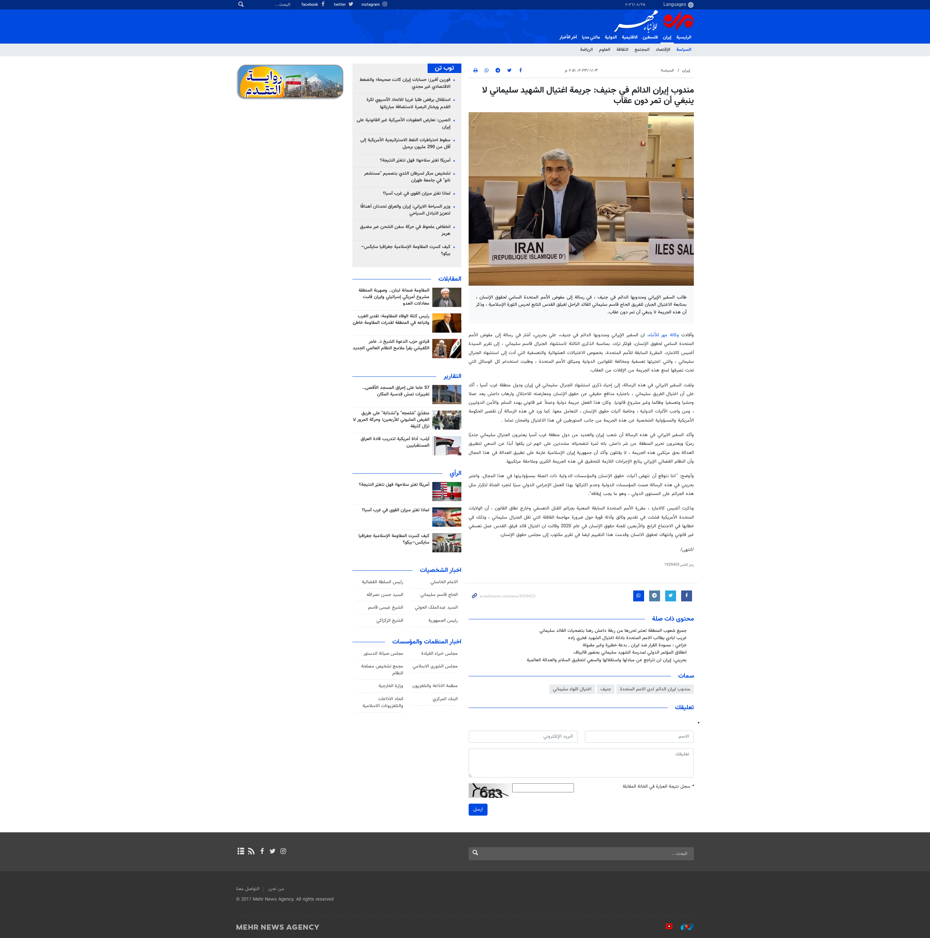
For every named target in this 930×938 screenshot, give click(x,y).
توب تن (444, 68)
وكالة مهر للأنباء (664, 335)
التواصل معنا (247, 889)
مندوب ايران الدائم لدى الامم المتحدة (655, 689)
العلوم (604, 49)
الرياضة (586, 49)
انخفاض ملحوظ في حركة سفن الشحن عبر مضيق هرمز (405, 230)
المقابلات (449, 279)
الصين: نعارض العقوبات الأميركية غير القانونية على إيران (403, 124)
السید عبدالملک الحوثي (436, 607)
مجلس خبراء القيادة (439, 653)
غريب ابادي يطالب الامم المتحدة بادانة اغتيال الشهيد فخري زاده (627, 638)
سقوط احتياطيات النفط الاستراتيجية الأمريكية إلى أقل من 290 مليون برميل (405, 144)
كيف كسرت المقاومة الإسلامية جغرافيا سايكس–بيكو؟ (405, 250)
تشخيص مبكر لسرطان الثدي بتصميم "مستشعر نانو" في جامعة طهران (407, 177)
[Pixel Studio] (665, 926)
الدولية (611, 37)
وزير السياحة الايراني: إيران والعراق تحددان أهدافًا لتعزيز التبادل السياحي (405, 210)
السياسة (683, 49)
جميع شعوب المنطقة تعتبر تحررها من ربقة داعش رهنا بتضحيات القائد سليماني (613, 630)
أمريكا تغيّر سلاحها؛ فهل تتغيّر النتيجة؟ (415, 160)
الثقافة (622, 49)
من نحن (276, 889)
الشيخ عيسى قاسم (385, 607)
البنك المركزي (445, 699)
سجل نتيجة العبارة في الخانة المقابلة (658, 786)
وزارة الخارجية (391, 686)
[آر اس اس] (251, 852)
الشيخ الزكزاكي (389, 620)
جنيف (606, 689)
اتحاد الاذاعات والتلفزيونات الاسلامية (383, 702)
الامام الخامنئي (444, 582)
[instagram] (283, 852)
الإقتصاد (663, 49)
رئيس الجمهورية (443, 620)
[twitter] (272, 852)
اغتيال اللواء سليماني (572, 689)
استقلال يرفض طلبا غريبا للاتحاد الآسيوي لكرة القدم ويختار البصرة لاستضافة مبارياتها (408, 103)
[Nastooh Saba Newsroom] (684, 926)
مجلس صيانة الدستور (383, 653)
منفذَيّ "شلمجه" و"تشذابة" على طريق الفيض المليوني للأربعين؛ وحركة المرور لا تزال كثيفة (391, 420)
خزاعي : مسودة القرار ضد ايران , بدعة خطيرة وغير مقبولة (635, 645)
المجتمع (642, 49)
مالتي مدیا (591, 37)
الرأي (455, 473)
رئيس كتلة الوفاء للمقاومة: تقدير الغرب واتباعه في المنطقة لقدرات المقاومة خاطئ (391, 319)
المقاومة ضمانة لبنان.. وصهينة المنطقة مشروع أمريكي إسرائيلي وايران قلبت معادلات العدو (394, 297)
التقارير (452, 376)
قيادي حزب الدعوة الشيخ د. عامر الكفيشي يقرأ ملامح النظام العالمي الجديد (391, 345)
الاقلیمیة (630, 37)
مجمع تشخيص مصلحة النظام (382, 670)
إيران (667, 37)
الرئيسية (683, 37)
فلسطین (650, 37)
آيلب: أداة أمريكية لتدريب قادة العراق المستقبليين (395, 442)
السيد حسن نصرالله (385, 594)
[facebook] (261, 852)
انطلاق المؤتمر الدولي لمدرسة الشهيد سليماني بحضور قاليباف (630, 652)
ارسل (478, 809)
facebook (310, 5)
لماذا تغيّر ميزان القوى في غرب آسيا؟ (416, 193)
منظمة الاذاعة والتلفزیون (435, 686)
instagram (371, 5)
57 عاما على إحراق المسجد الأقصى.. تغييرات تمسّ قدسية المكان (395, 391)
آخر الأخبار (568, 37)
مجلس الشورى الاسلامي (435, 666)
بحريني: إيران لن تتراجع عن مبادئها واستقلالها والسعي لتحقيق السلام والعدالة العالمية (607, 660)
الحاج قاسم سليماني (439, 594)
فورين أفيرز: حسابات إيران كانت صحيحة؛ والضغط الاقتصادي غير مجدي (405, 83)
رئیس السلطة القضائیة (382, 582)
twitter (340, 5)
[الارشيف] (240, 852)
